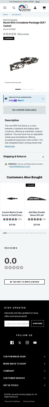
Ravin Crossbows (10, 20)
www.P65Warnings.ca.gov (19, 166)
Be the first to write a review (24, 282)
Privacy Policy (29, 401)
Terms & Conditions (12, 401)
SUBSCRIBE (37, 323)
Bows (5, 15)
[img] (4, 34)
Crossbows (16, 15)
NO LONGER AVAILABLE (24, 110)
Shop (38, 2)
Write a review (23, 34)
